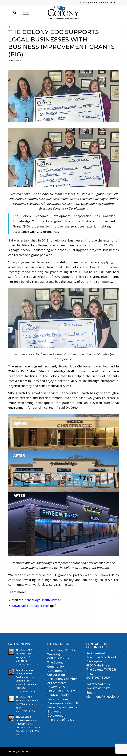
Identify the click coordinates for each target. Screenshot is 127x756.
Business (14, 60)
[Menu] (24, 12)
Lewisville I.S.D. (57, 687)
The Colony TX (57, 650)
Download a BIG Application (31, 606)
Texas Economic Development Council (62, 701)
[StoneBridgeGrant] (63, 96)
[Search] (13, 12)
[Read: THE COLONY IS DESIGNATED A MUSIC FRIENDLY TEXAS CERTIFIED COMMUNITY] (11, 718)
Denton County (58, 695)
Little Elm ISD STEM (61, 691)
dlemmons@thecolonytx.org (106, 696)
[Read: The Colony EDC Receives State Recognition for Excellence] (11, 652)
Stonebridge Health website (42, 600)
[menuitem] (83, 2)
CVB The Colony (58, 658)
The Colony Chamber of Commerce (62, 681)
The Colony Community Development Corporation (56, 668)
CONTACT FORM (98, 678)
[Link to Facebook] (9, 27)
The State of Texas (60, 720)
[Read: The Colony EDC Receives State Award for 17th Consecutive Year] (11, 699)
